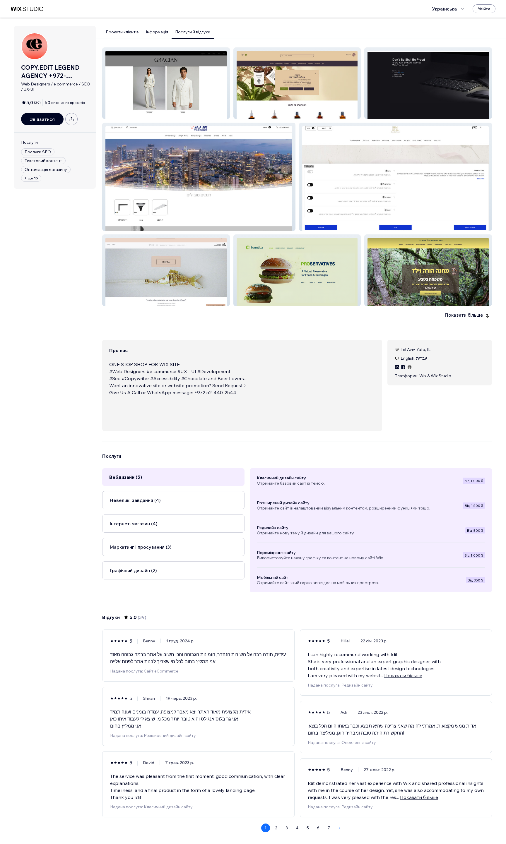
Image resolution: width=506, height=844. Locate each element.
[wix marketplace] (27, 9)
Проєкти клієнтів (122, 32)
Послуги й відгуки (192, 32)
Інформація (157, 32)
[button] (166, 83)
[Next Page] (339, 828)
